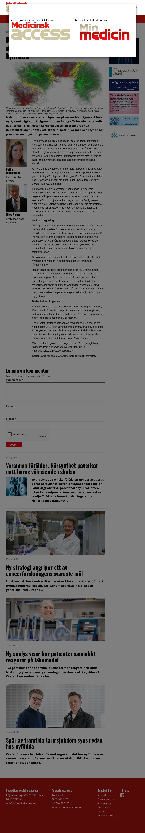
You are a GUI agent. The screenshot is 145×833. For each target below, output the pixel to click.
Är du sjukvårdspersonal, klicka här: (32, 20)
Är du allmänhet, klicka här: (91, 20)
